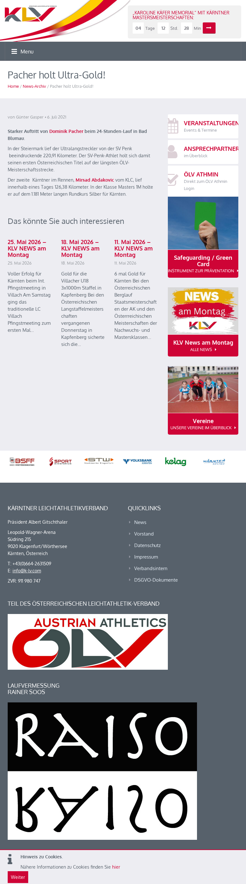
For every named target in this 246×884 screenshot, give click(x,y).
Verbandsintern (151, 568)
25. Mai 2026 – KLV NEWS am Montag (27, 248)
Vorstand (144, 534)
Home (13, 86)
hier (116, 867)
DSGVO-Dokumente (156, 580)
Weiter (18, 877)
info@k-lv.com (26, 570)
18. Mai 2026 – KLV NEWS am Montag (80, 248)
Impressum (146, 557)
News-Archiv (34, 86)
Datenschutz (147, 545)
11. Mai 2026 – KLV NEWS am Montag (133, 248)
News (140, 522)
